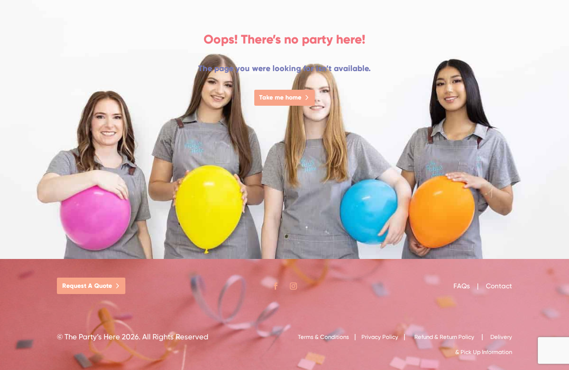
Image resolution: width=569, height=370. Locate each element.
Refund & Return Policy (444, 337)
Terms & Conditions (323, 337)
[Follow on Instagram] (293, 286)
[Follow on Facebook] (275, 286)
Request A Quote (87, 286)
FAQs (462, 286)
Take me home (280, 97)
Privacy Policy (379, 337)
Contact (499, 286)
